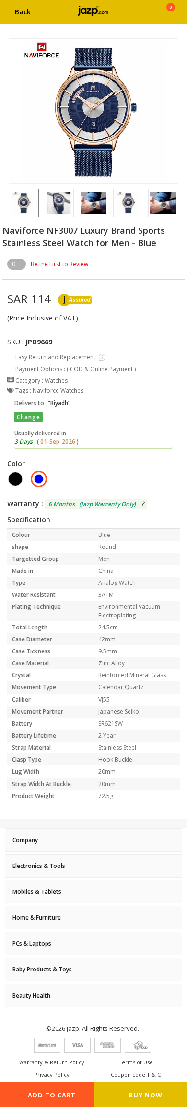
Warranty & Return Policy (51, 1062)
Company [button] (25, 840)
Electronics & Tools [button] (38, 866)
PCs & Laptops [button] (31, 943)
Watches (56, 381)
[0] (170, 15)
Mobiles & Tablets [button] (36, 892)
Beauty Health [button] (31, 996)
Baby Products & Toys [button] (42, 969)
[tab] (93, 840)
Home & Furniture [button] (36, 917)
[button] (8, 202)
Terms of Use (135, 1062)
